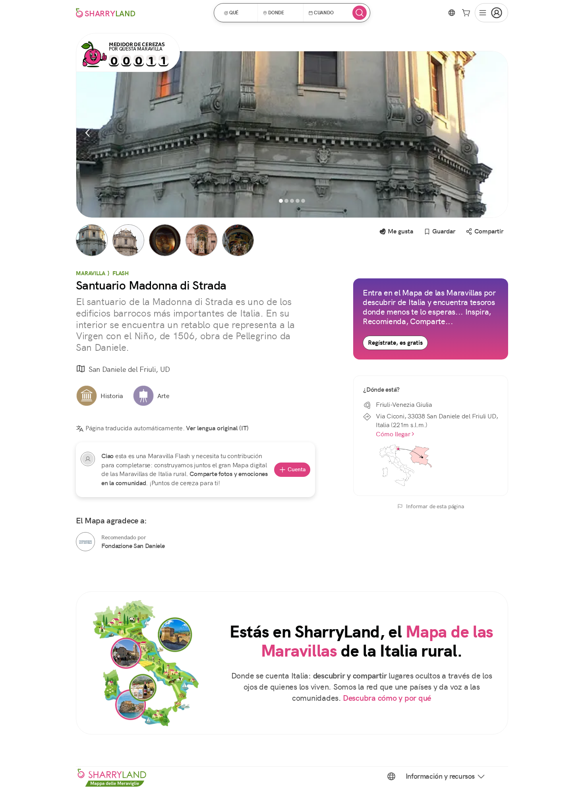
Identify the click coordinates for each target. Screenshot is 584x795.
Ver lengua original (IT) (217, 428)
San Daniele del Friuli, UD (129, 369)
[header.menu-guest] (491, 12)
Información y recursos (440, 776)
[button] (238, 13)
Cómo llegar (393, 434)
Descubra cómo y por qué (387, 698)
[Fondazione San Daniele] (85, 541)
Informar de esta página (435, 506)
